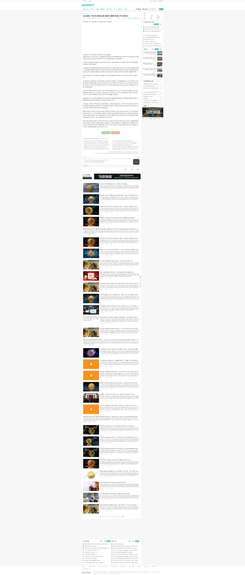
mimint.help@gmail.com (146, 572)
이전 (132, 169)
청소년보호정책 (123, 566)
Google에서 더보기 (136, 18)
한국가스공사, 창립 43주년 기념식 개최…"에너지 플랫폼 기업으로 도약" (125, 142)
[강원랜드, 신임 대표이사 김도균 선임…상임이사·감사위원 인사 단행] (91, 398)
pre (140, 280)
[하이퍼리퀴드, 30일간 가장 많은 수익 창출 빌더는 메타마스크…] (91, 463)
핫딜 (97, 9)
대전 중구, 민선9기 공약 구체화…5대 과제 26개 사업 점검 (96, 141)
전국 (144, 18)
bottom (140, 287)
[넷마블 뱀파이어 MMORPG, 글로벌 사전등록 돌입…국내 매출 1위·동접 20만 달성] (91, 321)
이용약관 (83, 566)
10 (119, 516)
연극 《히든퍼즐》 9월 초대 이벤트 (152, 118)
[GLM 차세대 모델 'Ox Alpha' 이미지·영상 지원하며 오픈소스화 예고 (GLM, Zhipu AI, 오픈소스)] (91, 287)
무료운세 (120, 9)
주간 (105, 541)
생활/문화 (158, 17)
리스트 (125, 169)
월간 (108, 541)
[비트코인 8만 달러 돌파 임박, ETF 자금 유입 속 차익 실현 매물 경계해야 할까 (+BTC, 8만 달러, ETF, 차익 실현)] (91, 452)
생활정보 (102, 9)
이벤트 (125, 9)
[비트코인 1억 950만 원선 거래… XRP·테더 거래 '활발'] (91, 187)
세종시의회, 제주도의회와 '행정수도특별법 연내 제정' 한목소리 (125, 146)
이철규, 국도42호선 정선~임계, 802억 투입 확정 (122, 141)
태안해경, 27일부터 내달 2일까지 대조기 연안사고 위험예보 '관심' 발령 (151, 69)
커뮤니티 (92, 9)
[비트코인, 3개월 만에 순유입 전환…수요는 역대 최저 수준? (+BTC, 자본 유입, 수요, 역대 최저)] (91, 375)
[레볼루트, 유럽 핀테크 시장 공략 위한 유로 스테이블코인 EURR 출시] (91, 221)
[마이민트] (84, 1)
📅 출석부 (138, 9)
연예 (144, 15)
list (140, 281)
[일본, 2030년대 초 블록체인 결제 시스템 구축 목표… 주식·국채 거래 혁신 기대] (91, 509)
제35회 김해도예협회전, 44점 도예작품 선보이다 (122, 144)
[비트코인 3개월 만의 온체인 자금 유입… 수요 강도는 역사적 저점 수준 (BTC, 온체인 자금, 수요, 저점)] (91, 332)
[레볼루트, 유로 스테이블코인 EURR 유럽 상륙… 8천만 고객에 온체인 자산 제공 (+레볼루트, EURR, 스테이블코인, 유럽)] (91, 199)
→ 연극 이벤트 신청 (87, 178)
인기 (153, 49)
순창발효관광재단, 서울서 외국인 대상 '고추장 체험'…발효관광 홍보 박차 (150, 58)
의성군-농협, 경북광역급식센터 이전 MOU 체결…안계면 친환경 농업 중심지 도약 (97, 142)
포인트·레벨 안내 (86, 568)
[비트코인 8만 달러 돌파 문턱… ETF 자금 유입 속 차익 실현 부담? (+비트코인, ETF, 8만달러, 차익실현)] (91, 441)
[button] (150, 1)
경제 (144, 17)
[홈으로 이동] (88, 5)
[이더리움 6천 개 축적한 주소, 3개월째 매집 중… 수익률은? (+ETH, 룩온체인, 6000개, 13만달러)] (91, 364)
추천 (157, 49)
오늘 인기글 (86, 9)
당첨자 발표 (146, 566)
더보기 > (161, 105)
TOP (140, 278)
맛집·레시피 (109, 9)
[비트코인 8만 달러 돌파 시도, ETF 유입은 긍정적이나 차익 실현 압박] (91, 430)
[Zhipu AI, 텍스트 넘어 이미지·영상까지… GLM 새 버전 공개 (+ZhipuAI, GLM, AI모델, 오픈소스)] (91, 253)
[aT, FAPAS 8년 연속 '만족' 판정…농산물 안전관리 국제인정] (91, 497)
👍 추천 (101, 18)
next (140, 283)
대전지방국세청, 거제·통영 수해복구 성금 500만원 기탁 (150, 52)
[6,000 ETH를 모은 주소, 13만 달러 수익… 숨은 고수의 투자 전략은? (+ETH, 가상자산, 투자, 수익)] (91, 298)
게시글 (156, 24)
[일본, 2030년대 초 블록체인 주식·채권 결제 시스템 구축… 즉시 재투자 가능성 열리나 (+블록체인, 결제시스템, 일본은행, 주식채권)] (91, 475)
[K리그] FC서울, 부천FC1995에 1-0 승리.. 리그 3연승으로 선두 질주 (150, 64)
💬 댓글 (106, 18)
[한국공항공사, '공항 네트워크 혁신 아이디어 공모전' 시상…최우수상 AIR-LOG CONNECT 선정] (91, 310)
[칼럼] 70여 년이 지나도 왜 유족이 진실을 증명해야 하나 (95, 146)
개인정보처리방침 (91, 566)
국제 (151, 18)
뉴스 (115, 9)
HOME (140, 276)
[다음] (162, 118)
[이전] (143, 118)
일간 (101, 541)
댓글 (140, 285)
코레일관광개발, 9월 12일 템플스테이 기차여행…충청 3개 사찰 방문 (151, 75)
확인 (136, 161)
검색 (161, 9)
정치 (157, 15)
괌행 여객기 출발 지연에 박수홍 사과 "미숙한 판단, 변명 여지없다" (125, 148)
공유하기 (124, 18)
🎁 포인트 (145, 9)
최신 (160, 49)
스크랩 (129, 18)
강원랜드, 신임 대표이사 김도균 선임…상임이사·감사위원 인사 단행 (97, 144)
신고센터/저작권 (113, 566)
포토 (157, 18)
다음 (138, 169)
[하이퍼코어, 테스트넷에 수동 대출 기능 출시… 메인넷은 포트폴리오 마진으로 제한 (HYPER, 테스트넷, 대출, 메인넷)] (91, 242)
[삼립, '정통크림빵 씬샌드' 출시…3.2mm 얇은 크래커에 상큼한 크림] (91, 276)
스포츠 (151, 15)
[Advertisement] (148, 5)
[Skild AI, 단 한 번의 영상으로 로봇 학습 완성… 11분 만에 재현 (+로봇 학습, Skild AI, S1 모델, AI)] (91, 386)
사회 (151, 17)
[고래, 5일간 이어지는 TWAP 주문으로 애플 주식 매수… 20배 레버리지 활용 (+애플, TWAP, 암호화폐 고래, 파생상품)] (91, 353)
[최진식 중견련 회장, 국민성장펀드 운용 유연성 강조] (91, 486)
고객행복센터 (154, 566)
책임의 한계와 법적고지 (102, 566)
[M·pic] (90, 1)
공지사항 (139, 566)
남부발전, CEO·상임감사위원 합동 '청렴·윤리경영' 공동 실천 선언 (97, 148)
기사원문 (118, 18)
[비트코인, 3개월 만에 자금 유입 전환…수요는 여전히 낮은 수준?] (91, 264)
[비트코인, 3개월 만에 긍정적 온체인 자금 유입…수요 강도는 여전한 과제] (91, 409)
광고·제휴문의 (131, 566)
